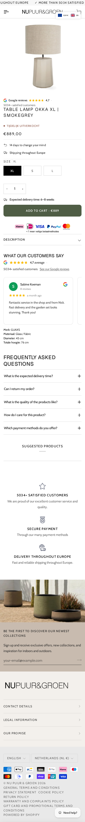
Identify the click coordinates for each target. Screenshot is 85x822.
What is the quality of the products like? (31, 402)
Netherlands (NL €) (52, 758)
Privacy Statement (19, 792)
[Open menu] (10, 11)
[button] (68, 15)
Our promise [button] (14, 733)
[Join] (78, 659)
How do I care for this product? (25, 415)
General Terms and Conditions (31, 787)
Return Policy (16, 797)
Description (14, 239)
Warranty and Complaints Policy (33, 801)
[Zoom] (14, 84)
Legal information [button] (20, 720)
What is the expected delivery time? (28, 376)
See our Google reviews (54, 269)
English (14, 758)
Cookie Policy (51, 792)
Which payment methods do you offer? (30, 428)
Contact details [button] (17, 706)
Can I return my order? (19, 389)
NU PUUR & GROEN (22, 783)
